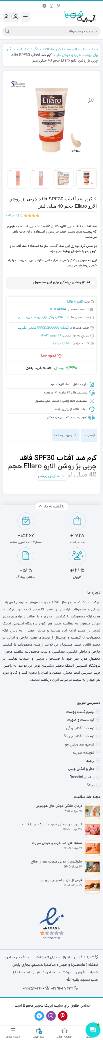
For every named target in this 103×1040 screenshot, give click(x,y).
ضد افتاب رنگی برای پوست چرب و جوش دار (38, 317)
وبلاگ (90, 785)
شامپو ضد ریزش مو (79, 744)
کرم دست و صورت (80, 719)
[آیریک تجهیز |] (80, 17)
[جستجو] (7, 31)
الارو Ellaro (75, 301)
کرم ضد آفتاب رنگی (47, 49)
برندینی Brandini (82, 777)
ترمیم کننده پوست (80, 711)
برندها (90, 760)
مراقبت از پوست (76, 49)
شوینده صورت (83, 752)
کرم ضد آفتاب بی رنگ (78, 736)
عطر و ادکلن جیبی (81, 768)
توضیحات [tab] (89, 435)
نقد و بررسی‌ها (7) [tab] (66, 435)
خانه (95, 49)
